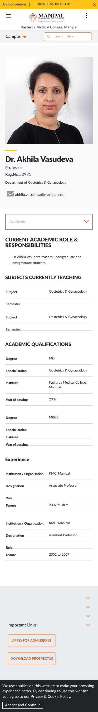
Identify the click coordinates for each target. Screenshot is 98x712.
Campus (13, 37)
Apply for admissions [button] (33, 643)
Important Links (22, 625)
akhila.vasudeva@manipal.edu (39, 195)
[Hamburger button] (9, 16)
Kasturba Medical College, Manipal (49, 27)
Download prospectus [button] (32, 661)
